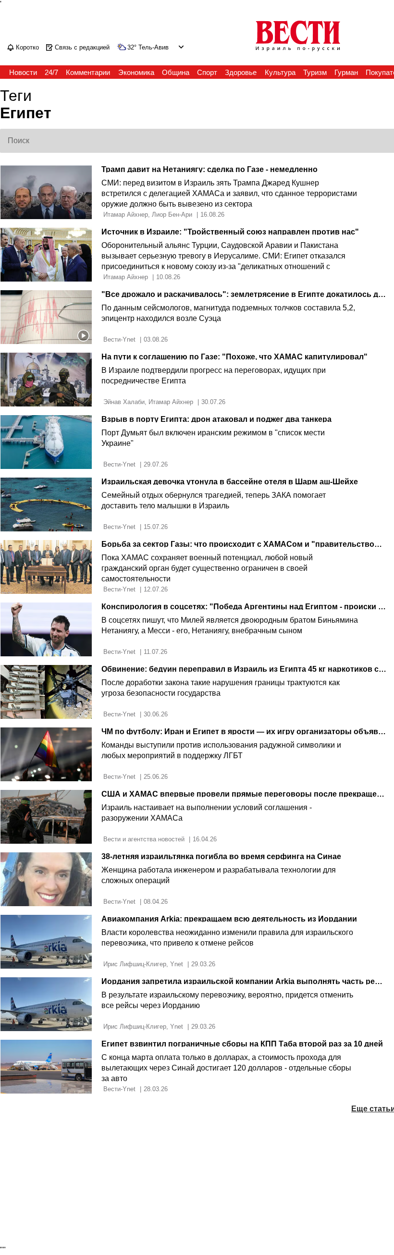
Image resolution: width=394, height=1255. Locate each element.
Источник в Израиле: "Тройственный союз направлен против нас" (230, 232)
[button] (180, 47)
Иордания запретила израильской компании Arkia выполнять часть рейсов (247, 981)
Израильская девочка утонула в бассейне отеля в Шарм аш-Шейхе (229, 482)
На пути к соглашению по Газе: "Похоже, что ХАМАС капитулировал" (234, 357)
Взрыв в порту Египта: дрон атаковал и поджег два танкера (216, 419)
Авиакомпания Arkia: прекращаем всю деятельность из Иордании (229, 919)
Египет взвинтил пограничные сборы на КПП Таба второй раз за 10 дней (242, 1044)
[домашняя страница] (298, 52)
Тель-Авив (153, 47)
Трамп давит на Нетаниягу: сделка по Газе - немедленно (209, 169)
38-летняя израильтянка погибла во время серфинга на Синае (221, 856)
